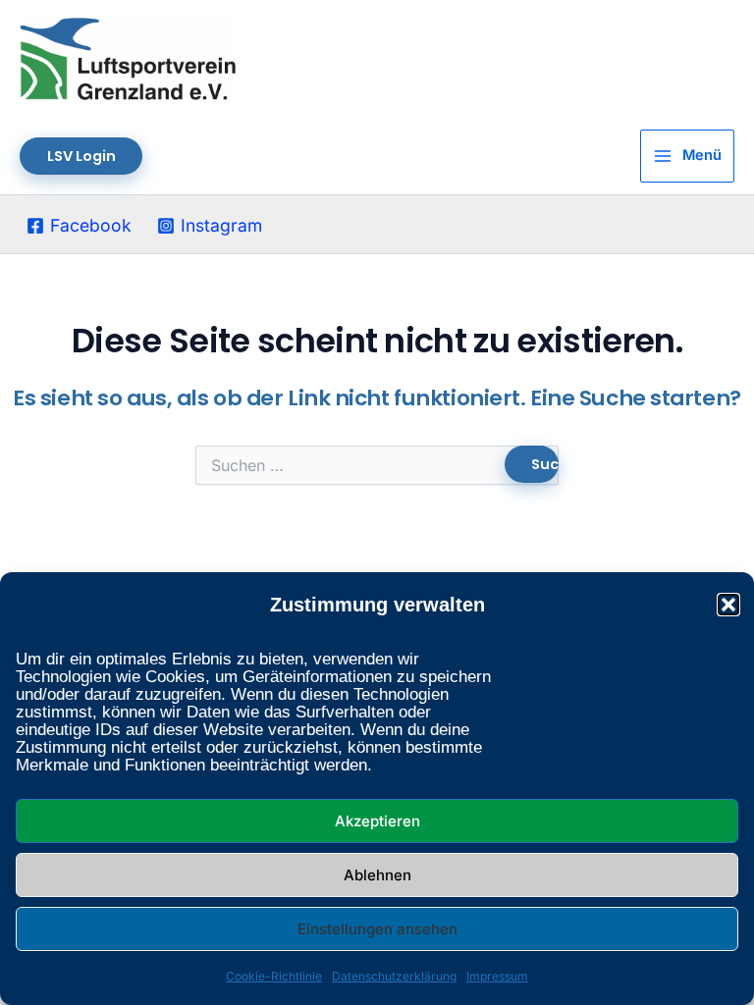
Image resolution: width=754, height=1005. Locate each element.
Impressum (497, 976)
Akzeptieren (377, 821)
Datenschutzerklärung (394, 976)
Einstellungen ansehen (377, 929)
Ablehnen (377, 875)
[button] (728, 604)
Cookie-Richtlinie (274, 976)
